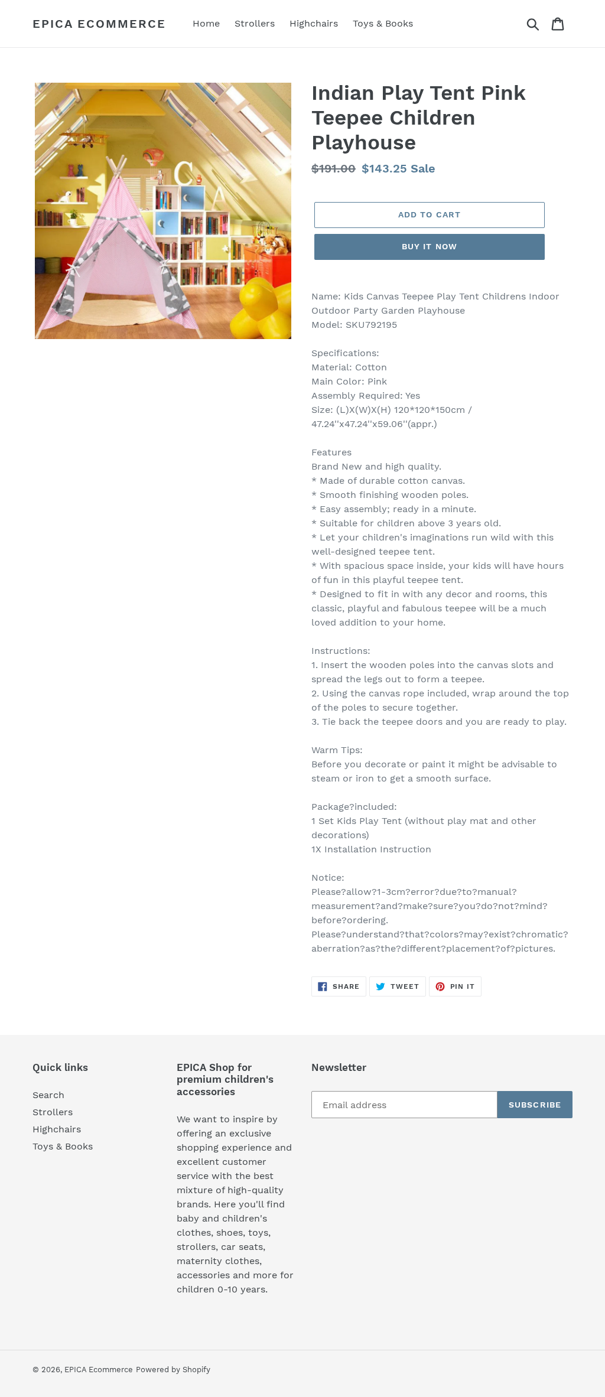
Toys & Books (62, 1146)
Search (48, 1094)
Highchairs (56, 1129)
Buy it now (429, 246)
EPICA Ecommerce (99, 24)
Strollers (52, 1112)
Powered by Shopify (173, 1369)
